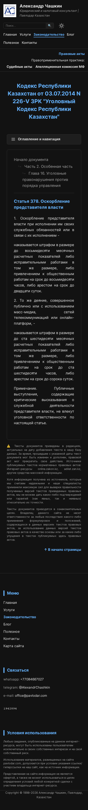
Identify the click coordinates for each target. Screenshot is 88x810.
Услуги (25, 34)
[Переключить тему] (61, 25)
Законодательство (49, 34)
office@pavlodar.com (31, 695)
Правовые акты (72, 54)
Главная (10, 34)
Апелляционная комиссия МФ (60, 67)
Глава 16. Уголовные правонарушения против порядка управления (45, 179)
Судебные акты (19, 67)
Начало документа (31, 159)
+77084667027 (32, 679)
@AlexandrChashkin (34, 687)
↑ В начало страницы (62, 549)
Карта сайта (13, 646)
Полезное (11, 43)
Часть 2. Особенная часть (48, 166)
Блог (70, 34)
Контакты (29, 43)
